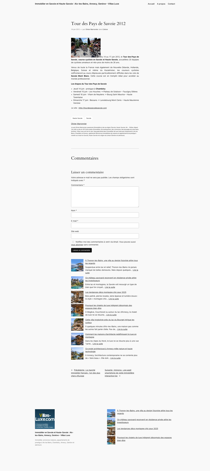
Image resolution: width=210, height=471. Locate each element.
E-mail (74, 221)
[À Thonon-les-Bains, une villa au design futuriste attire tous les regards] (111, 413)
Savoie (88, 118)
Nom (74, 210)
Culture (105, 29)
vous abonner (77, 245)
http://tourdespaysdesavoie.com (93, 108)
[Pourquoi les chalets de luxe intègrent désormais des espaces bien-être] (111, 440)
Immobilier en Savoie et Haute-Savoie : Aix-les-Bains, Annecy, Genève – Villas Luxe (77, 3)
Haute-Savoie (77, 118)
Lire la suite (110, 287)
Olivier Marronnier (92, 29)
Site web (75, 231)
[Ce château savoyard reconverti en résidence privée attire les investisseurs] (111, 422)
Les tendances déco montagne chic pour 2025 (105, 292)
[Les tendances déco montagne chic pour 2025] (111, 431)
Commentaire (77, 185)
